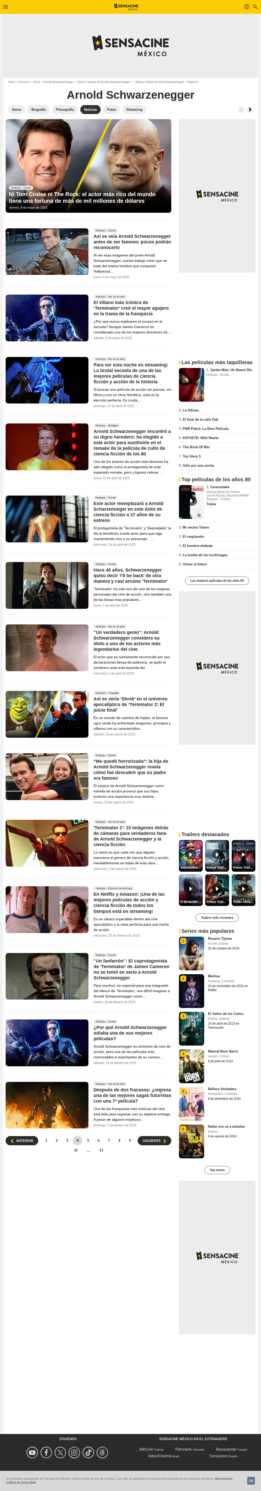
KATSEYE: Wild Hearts (200, 438)
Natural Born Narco (223, 1051)
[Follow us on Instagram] (75, 1452)
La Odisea (191, 410)
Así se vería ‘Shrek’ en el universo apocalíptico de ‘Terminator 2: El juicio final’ (130, 705)
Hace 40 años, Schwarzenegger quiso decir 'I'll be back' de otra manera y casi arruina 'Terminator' (131, 576)
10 (75, 1150)
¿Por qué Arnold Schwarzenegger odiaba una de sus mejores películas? (130, 1033)
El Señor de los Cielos (225, 1014)
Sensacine (218, 1456)
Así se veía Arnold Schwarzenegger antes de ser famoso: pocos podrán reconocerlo (132, 242)
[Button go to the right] (250, 110)
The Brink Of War (196, 447)
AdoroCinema (159, 1456)
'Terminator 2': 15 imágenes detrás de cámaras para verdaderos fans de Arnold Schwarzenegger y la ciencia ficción (131, 836)
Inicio (11, 81)
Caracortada (219, 487)
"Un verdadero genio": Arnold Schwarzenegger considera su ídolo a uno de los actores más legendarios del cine (127, 641)
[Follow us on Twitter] (61, 1452)
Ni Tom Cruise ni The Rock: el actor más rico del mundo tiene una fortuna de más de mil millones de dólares (82, 197)
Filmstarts (183, 1449)
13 (101, 1150)
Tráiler (211, 504)
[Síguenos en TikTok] (89, 1452)
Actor (36, 81)
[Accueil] (126, 7)
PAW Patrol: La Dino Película (205, 429)
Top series (217, 1170)
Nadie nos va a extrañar (226, 1126)
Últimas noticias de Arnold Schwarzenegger (103, 81)
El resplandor (193, 537)
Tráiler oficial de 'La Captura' (244, 902)
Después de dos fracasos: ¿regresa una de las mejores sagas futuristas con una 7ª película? (132, 1095)
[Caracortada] (191, 502)
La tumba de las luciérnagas (205, 555)
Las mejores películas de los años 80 (217, 580)
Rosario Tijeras (220, 938)
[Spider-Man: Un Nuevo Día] (191, 385)
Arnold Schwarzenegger (58, 81)
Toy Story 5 (192, 456)
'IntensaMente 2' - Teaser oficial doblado (191, 867)
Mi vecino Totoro (196, 527)
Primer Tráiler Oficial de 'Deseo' (217, 902)
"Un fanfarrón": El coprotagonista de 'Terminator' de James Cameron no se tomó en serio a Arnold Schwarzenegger (131, 969)
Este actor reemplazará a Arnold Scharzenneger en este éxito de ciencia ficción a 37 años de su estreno (128, 512)
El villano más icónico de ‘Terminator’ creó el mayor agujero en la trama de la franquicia (131, 308)
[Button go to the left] (241, 110)
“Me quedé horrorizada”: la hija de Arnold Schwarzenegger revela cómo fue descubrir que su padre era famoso (131, 770)
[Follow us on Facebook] (47, 1452)
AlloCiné (146, 1449)
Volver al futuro (195, 564)
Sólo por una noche (198, 465)
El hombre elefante (198, 546)
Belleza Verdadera (222, 1089)
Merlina (214, 976)
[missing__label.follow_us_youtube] (33, 1452)
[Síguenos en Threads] (103, 1452)
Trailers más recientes (217, 918)
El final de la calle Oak (200, 419)
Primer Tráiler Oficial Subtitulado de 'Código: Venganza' (217, 867)
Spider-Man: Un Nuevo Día (231, 370)
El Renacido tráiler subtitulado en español (191, 902)
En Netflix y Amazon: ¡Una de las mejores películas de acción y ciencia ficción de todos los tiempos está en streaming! (129, 903)
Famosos (24, 81)
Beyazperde (226, 1449)
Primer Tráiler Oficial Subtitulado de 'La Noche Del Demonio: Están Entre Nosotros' (244, 867)
